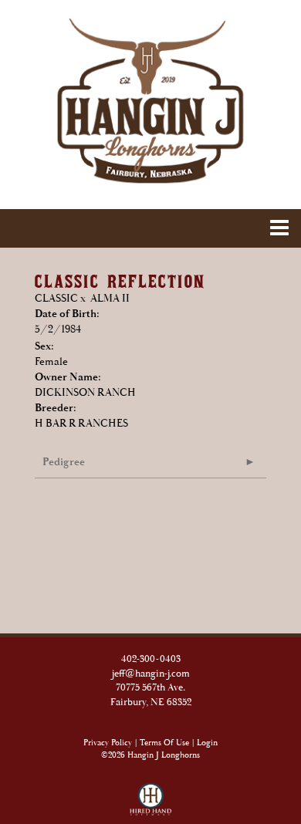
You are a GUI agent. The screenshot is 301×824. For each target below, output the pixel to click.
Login (207, 743)
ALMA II (110, 299)
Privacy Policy (107, 743)
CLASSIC (56, 299)
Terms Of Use (164, 743)
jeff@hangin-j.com (151, 673)
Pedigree (63, 462)
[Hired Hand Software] (151, 793)
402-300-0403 (151, 659)
